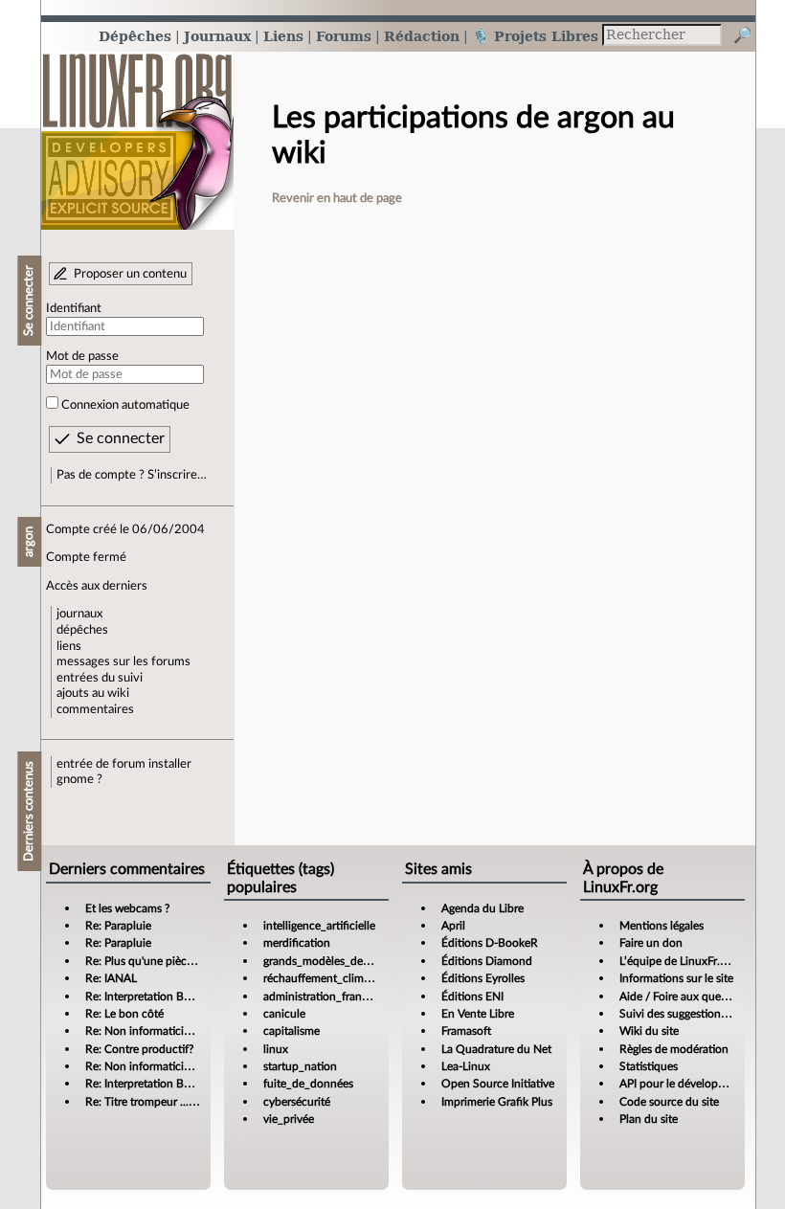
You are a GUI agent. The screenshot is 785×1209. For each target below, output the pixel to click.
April (453, 925)
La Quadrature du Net (496, 1049)
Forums (343, 36)
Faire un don (651, 943)
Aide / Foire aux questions (685, 996)
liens (68, 646)
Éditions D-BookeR (489, 943)
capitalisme (291, 1031)
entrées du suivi (99, 677)
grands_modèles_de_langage (335, 961)
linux (275, 1049)
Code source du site (669, 1102)
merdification (296, 943)
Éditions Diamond (486, 961)
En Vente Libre (477, 1013)
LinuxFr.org (137, 131)
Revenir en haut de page (337, 198)
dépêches (82, 630)
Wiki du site (649, 1031)
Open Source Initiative (497, 1083)
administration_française (325, 996)
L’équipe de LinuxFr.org (677, 961)
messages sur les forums (123, 661)
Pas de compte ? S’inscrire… (131, 475)
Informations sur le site (676, 978)
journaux (79, 613)
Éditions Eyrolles (483, 978)
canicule (284, 1013)
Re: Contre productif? (139, 1049)
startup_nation (300, 1066)
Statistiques (648, 1066)
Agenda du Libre (482, 908)
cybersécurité (296, 1102)
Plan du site (648, 1119)
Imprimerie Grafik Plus (496, 1102)
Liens (283, 36)
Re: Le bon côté (124, 1013)
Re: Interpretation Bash (143, 996)
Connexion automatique (125, 405)
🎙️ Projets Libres (535, 36)
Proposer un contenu (130, 274)
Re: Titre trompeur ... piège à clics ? (172, 1102)
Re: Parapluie (118, 925)
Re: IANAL (111, 978)
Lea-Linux (465, 1066)
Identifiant (73, 308)
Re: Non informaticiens (143, 1031)
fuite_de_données (308, 1083)
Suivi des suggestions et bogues (698, 1013)
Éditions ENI (472, 996)
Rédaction (422, 36)
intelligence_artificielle (319, 925)
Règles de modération (674, 1049)
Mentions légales (661, 925)
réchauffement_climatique (329, 978)
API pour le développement (687, 1083)
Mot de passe (82, 356)
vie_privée (288, 1119)
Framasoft (466, 1031)
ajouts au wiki (92, 693)
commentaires (95, 709)
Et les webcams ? (127, 908)
